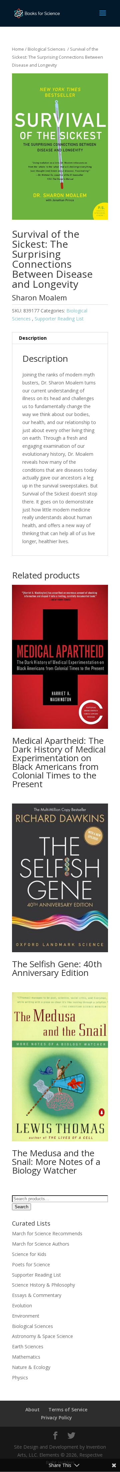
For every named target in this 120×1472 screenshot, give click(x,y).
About (32, 1409)
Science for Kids (29, 1254)
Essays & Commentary (36, 1295)
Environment (25, 1316)
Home (18, 49)
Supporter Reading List (59, 318)
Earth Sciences (27, 1346)
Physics (20, 1377)
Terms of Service (67, 1409)
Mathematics (26, 1357)
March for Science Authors (40, 1244)
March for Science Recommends (47, 1233)
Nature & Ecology (31, 1367)
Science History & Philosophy (43, 1285)
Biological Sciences (47, 49)
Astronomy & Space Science (42, 1336)
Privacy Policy (56, 1417)
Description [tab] (33, 338)
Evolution (22, 1305)
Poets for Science (31, 1264)
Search (21, 1206)
